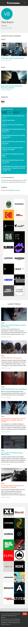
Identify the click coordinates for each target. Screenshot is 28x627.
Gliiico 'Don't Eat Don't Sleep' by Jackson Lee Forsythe (13, 161)
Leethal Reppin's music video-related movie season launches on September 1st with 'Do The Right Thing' (14, 168)
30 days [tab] (10, 112)
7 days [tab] (4, 112)
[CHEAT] (3, 101)
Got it (24, 614)
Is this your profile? (6, 28)
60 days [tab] (16, 112)
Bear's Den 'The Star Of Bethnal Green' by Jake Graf (11, 87)
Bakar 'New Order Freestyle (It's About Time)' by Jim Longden (12, 148)
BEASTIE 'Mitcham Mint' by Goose (11, 358)
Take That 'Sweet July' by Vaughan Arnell (13, 116)
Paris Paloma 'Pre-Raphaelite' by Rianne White (13, 154)
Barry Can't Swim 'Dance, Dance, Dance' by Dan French (13, 142)
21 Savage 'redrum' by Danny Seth (12, 58)
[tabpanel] (14, 144)
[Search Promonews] (25, 3)
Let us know (16, 190)
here (9, 624)
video (2, 323)
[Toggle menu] (3, 3)
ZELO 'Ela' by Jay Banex (8, 120)
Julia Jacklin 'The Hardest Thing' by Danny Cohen (12, 453)
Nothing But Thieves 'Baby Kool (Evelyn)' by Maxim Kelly (13, 130)
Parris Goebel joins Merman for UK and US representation (13, 136)
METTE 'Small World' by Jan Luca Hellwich (14, 389)
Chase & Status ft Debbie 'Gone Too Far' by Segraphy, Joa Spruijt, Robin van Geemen (13, 420)
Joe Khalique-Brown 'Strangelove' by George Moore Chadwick (12, 486)
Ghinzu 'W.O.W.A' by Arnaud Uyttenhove (13, 125)
